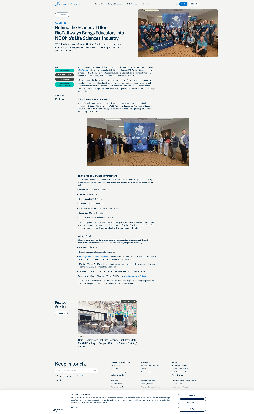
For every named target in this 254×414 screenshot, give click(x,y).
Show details (75, 408)
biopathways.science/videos (135, 276)
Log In (194, 4)
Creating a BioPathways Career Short (94, 256)
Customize (191, 402)
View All (60, 313)
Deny (192, 409)
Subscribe (95, 370)
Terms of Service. (82, 376)
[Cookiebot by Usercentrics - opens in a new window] (58, 410)
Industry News (64, 75)
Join (183, 4)
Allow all (192, 396)
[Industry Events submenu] (139, 4)
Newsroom (63, 15)
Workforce (64, 70)
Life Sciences (64, 79)
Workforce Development (64, 85)
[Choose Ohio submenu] (104, 4)
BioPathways (84, 70)
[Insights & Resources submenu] (123, 4)
